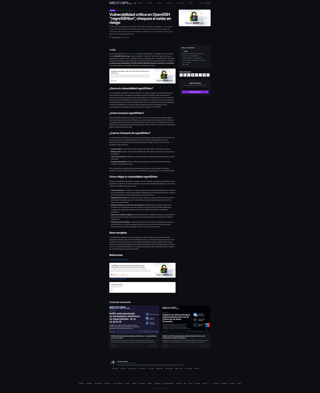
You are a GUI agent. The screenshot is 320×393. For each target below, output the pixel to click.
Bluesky (161, 368)
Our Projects (98, 383)
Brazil (159, 3)
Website (116, 368)
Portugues (142, 383)
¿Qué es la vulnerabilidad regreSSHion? (193, 53)
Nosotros (89, 383)
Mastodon (170, 368)
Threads (152, 368)
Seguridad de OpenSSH (118, 279)
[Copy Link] (185, 75)
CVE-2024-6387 (131, 54)
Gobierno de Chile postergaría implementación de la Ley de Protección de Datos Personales (184, 337)
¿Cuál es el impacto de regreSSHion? (192, 58)
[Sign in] (209, 3)
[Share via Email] (181, 75)
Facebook (133, 368)
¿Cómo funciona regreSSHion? (190, 55)
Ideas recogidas (186, 62)
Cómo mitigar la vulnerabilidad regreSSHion (194, 60)
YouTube (180, 368)
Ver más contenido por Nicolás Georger (126, 363)
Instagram (189, 368)
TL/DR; (186, 51)
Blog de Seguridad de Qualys (120, 259)
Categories (181, 3)
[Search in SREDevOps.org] (206, 3)
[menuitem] (139, 3)
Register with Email (195, 92)
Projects (169, 3)
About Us (191, 3)
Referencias (185, 64)
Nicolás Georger (116, 37)
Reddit (239, 383)
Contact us (107, 383)
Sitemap (178, 383)
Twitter (124, 368)
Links (201, 3)
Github (190, 383)
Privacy (127, 383)
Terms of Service (117, 383)
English (139, 3)
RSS (185, 383)
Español (149, 3)
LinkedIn (143, 368)
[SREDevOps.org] (120, 3)
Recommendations (168, 383)
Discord (205, 383)
